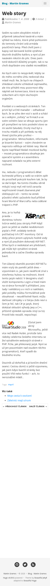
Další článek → (38, 406)
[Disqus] (25, 447)
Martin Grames (9, 573)
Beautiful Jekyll (40, 577)
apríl (11, 384)
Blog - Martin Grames (15, 3)
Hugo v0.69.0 (8, 577)
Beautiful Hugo (30, 580)
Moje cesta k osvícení (19, 395)
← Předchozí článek (15, 406)
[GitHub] (17, 564)
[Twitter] (25, 564)
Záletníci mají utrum (19, 400)
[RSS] (33, 564)
